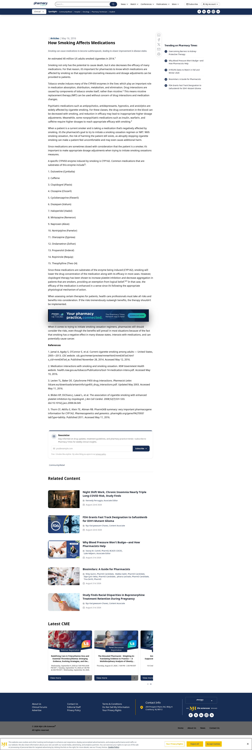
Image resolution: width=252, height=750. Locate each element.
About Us (36, 703)
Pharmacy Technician (99, 12)
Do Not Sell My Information (116, 707)
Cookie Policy (113, 747)
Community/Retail (65, 12)
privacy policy (101, 454)
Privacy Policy (74, 710)
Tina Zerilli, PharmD (92, 579)
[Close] (248, 744)
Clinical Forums (39, 707)
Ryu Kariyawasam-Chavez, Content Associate (105, 525)
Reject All (195, 744)
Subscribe (139, 448)
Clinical (37, 11)
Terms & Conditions (112, 703)
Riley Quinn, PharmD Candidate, (100, 574)
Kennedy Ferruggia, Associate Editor (102, 500)
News (202, 728)
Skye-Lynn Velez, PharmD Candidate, (100, 576)
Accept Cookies (213, 744)
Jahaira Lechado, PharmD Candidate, (133, 576)
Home (180, 728)
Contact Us (72, 703)
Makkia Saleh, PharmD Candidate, (130, 574)
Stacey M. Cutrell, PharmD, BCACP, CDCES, (104, 550)
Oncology (86, 12)
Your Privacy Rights (111, 710)
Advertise (36, 710)
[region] (126, 744)
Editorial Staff (74, 707)
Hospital (77, 12)
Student (112, 12)
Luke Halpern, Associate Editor (97, 553)
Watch (133, 4)
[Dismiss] (146, 312)
